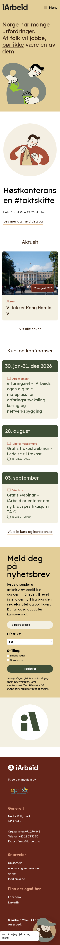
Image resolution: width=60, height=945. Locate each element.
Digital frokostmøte (24, 443)
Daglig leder (17, 655)
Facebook (14, 897)
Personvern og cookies (25, 934)
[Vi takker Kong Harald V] (30, 273)
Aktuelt (11, 301)
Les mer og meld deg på (23, 221)
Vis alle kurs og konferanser (30, 532)
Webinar (17, 490)
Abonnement (20, 378)
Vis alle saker (30, 329)
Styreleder (16, 660)
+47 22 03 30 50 (28, 836)
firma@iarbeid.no (29, 841)
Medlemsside (16, 879)
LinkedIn (14, 902)
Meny (53, 7)
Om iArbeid (15, 863)
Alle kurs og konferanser (23, 868)
